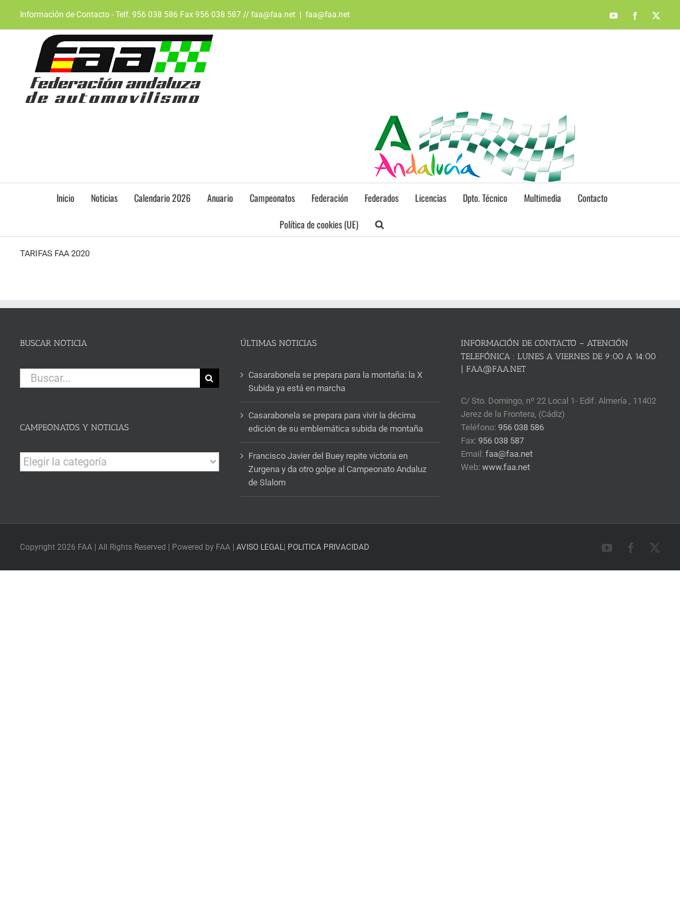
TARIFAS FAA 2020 (55, 253)
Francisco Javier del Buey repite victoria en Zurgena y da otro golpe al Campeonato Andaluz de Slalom (337, 469)
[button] (379, 223)
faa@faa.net (327, 14)
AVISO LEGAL (260, 547)
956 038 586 (521, 427)
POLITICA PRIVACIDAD (328, 547)
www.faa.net (506, 467)
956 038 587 (501, 441)
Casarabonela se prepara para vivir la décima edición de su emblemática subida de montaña (335, 422)
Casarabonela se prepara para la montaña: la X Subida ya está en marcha (335, 381)
